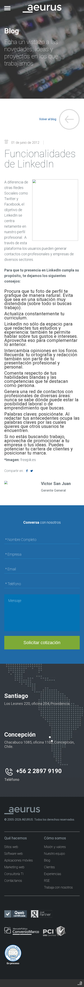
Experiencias (52, 874)
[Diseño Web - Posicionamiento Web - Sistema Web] (79, 982)
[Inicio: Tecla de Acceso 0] (42, 5)
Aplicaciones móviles (18, 860)
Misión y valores (55, 847)
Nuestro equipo (54, 854)
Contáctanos (13, 881)
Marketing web (14, 867)
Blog (47, 860)
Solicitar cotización (41, 642)
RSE (47, 881)
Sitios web (11, 847)
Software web (13, 854)
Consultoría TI (14, 874)
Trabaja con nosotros (58, 887)
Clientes (49, 867)
